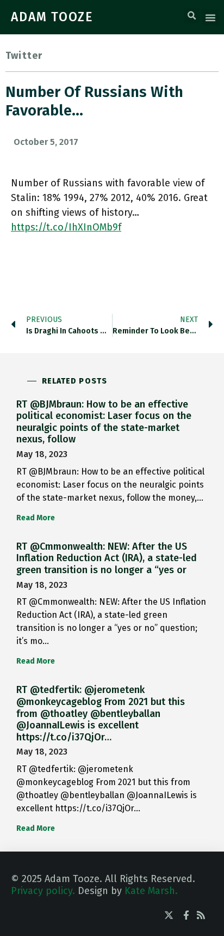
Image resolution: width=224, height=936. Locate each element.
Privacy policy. (43, 891)
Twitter (23, 56)
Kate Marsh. (151, 891)
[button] (192, 15)
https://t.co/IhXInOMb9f (66, 227)
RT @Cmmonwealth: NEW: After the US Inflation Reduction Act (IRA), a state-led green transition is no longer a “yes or (106, 558)
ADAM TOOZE (52, 17)
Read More (35, 517)
